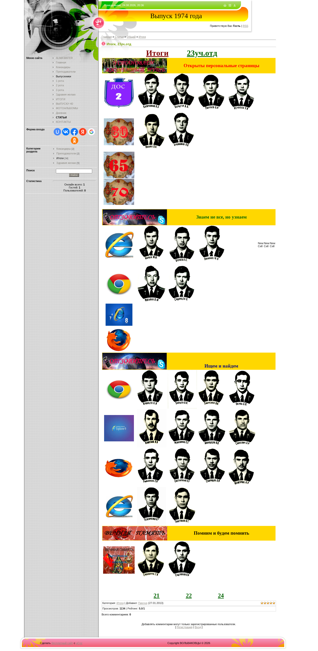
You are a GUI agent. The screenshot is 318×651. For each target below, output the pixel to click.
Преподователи (66, 153)
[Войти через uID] (57, 132)
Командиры (63, 148)
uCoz (79, 643)
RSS (245, 25)
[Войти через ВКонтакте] (66, 132)
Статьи (119, 36)
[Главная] (225, 5)
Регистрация (185, 627)
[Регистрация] (230, 5)
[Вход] (235, 5)
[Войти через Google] (91, 132)
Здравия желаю (66, 162)
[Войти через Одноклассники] (74, 140)
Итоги (60, 158)
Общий (131, 36)
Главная (107, 36)
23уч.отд (202, 52)
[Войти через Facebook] (74, 132)
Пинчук (142, 603)
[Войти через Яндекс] (82, 132)
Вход (198, 627)
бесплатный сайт (62, 643)
